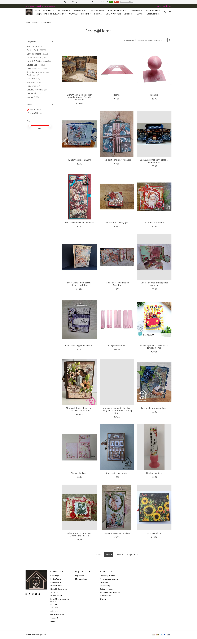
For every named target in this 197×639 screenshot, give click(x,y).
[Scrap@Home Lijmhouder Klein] (154, 447)
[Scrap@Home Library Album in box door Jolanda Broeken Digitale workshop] (79, 69)
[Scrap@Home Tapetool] (154, 69)
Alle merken (35, 109)
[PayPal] (161, 635)
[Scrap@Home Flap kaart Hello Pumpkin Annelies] (117, 257)
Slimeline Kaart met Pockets (117, 533)
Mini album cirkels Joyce (116, 222)
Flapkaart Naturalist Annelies (117, 159)
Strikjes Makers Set (117, 345)
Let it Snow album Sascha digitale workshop (79, 283)
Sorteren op (142, 40)
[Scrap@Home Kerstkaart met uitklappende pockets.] (154, 257)
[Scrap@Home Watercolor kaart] (79, 447)
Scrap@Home (36, 113)
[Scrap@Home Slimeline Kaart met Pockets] (117, 507)
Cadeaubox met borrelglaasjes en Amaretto (154, 161)
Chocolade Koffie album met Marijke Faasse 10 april (79, 409)
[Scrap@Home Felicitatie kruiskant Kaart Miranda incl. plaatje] (79, 507)
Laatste (119, 554)
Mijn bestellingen (81, 579)
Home (37, 10)
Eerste (109, 554)
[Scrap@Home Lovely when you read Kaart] (154, 382)
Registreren (79, 575)
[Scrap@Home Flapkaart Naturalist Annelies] (117, 134)
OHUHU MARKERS (113, 14)
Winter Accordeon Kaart (79, 159)
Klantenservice (105, 595)
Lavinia (30, 97)
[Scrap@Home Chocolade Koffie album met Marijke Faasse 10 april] (79, 382)
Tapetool (154, 94)
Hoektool (117, 94)
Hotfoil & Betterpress (37, 61)
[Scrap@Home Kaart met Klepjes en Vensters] (79, 319)
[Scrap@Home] (29, 12)
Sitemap (103, 599)
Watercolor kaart (79, 473)
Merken (35, 22)
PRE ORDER (73, 14)
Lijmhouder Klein (154, 473)
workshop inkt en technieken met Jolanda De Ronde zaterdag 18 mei (117, 410)
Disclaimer (104, 582)
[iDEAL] (157, 635)
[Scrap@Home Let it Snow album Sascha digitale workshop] (79, 257)
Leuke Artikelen (34, 57)
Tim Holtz (31, 82)
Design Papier (33, 50)
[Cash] (153, 635)
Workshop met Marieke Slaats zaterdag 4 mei (154, 346)
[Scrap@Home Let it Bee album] (154, 507)
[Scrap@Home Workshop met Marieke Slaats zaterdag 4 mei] (154, 319)
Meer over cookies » (126, 2)
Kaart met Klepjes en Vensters (79, 345)
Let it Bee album (154, 533)
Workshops (32, 46)
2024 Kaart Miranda (154, 222)
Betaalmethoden (106, 589)
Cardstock (31, 93)
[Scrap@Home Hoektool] (117, 69)
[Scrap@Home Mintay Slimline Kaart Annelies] (79, 196)
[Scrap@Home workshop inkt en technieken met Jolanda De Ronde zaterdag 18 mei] (117, 382)
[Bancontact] (165, 635)
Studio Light (32, 64)
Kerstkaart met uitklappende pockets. (154, 283)
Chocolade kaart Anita (116, 473)
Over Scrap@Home (107, 575)
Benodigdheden (34, 53)
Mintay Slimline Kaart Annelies (79, 222)
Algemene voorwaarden (109, 579)
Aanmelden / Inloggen (164, 6)
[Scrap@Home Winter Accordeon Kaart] (79, 134)
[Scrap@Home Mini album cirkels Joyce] (117, 196)
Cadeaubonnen (153, 14)
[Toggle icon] (165, 12)
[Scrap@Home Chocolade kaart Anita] (117, 447)
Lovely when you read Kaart (154, 408)
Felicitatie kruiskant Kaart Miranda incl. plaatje (79, 534)
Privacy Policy (105, 585)
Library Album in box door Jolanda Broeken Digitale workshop (79, 97)
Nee (116, 2)
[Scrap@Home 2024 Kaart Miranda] (154, 196)
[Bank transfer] (168, 635)
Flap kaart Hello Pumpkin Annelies (117, 283)
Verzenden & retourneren (110, 592)
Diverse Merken (34, 68)
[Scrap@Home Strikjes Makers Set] (117, 319)
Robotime (31, 86)
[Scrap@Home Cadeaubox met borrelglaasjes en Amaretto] (154, 134)
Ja (111, 2)
